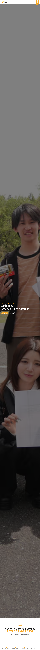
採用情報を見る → (4, 313)
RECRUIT (32, 1)
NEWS (28, 1)
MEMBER (24, 1)
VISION (14, 1)
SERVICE (9, 1)
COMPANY (19, 1)
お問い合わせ (12, 313)
